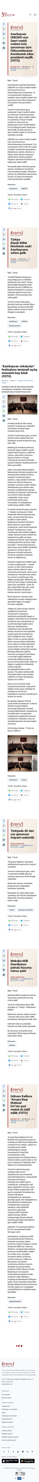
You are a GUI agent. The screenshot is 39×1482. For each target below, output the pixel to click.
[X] (13, 1452)
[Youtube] (18, 1452)
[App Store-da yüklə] (10, 1461)
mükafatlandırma (15, 1301)
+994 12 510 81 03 (7, 1381)
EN (15, 1478)
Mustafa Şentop (14, 326)
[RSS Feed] (32, 1452)
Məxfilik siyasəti (7, 1434)
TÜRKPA (24, 321)
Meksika (12, 1045)
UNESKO (24, 188)
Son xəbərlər (6, 1394)
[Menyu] (35, 15)
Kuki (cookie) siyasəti (9, 1440)
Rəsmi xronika (6, 1398)
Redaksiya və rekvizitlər (9, 1409)
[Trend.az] (8, 15)
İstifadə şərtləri (7, 1430)
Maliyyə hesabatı (7, 1422)
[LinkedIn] (27, 1452)
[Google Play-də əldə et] (27, 1461)
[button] (4, 24)
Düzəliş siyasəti (7, 1419)
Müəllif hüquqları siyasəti (10, 1437)
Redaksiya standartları (9, 1416)
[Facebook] (8, 1452)
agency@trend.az (7, 1384)
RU (23, 1478)
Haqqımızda (6, 1406)
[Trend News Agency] (8, 1364)
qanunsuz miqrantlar (25, 910)
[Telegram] (23, 1452)
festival (24, 780)
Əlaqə (4, 1412)
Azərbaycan (13, 188)
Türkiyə (11, 910)
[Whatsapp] (4, 1452)
